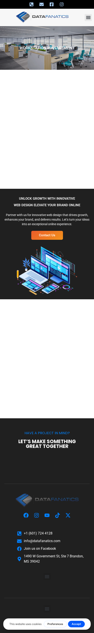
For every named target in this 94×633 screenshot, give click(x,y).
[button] (88, 17)
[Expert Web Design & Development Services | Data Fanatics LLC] (47, 500)
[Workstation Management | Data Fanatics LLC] (32, 4)
